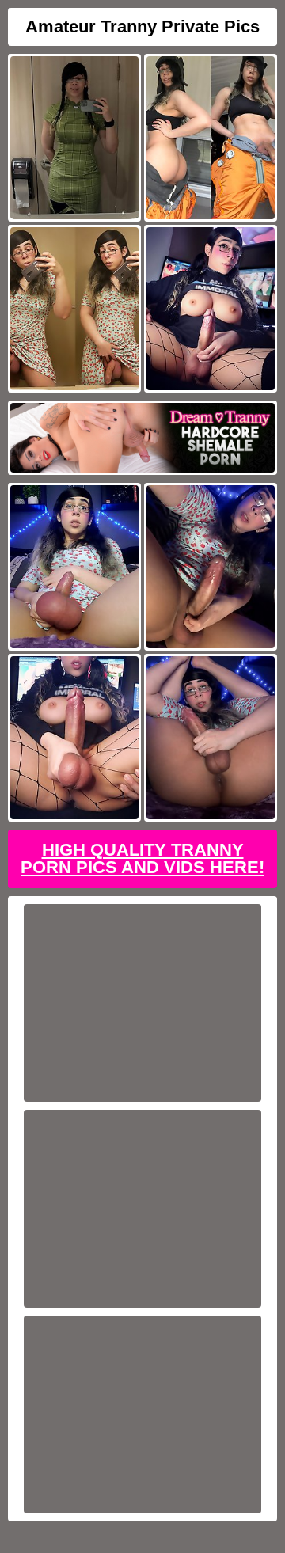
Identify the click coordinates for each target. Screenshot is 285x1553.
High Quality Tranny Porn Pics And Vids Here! (142, 858)
